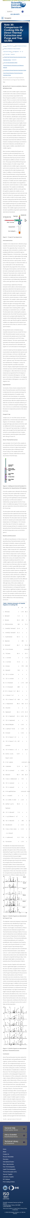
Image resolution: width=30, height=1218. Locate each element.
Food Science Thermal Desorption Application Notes (15, 70)
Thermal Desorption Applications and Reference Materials (13, 66)
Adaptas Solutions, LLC (16, 1212)
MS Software (6, 1179)
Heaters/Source (10, 46)
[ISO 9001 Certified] (15, 1195)
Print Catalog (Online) (9, 1181)
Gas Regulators (16, 51)
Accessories (14, 59)
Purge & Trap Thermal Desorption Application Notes (15, 57)
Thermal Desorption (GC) (10, 1171)
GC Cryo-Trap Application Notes (10, 62)
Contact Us (6, 1154)
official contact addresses (23, 0)
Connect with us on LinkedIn (5, 1188)
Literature (13, 54)
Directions (5, 1159)
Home (4, 46)
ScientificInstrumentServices (17, 5)
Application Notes (7, 59)
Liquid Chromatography (9, 1169)
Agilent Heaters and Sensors (20, 46)
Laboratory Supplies (8, 1176)
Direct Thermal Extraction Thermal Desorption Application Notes (13, 74)
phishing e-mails (10, 0)
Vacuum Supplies (7, 1174)
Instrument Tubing (7, 51)
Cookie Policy (17, 1208)
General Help (11, 1129)
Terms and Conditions (8, 1208)
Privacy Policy (24, 1208)
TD (20, 51)
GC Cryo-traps (7, 54)
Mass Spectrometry (8, 1164)
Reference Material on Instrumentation (12, 48)
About (4, 1151)
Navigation (8, 18)
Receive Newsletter (8, 1156)
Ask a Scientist (11, 1135)
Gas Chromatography (9, 1166)
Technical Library (11, 1142)
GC (22, 51)
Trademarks (15, 1209)
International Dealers (8, 1161)
